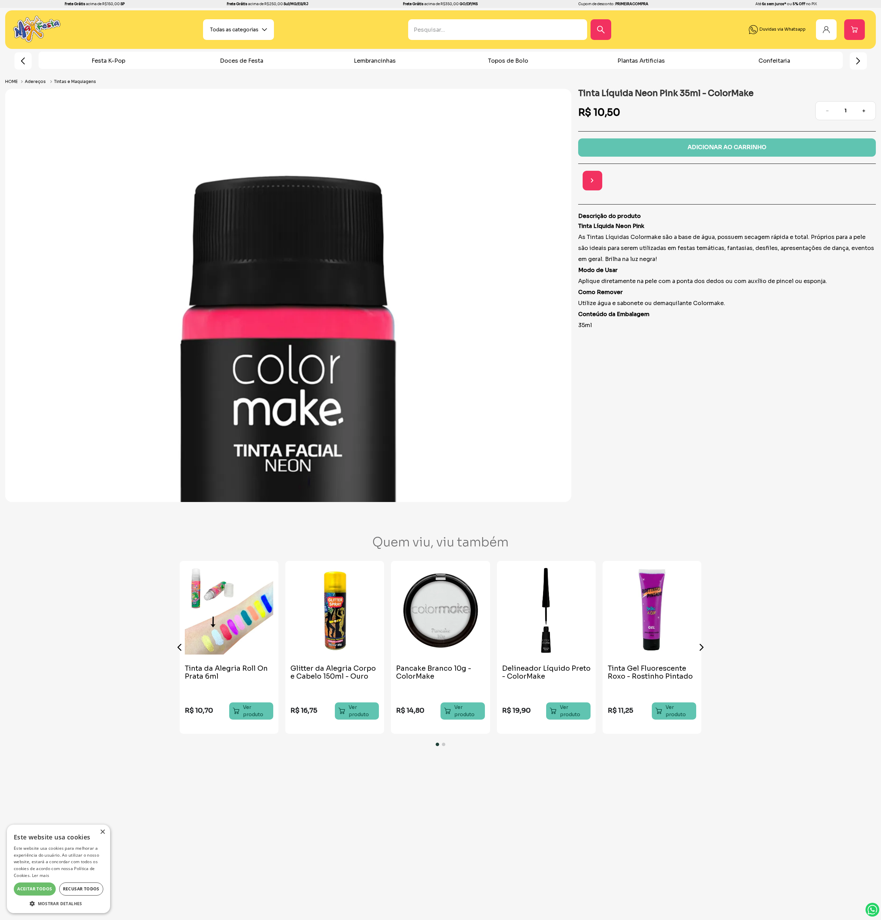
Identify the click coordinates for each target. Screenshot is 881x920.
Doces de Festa (241, 60)
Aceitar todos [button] (34, 889)
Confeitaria (774, 60)
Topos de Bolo (508, 60)
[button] (179, 647)
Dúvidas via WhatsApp (872, 910)
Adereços (35, 81)
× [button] (102, 832)
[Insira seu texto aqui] (37, 40)
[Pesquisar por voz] (413, 32)
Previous (23, 61)
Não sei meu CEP (724, 199)
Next (858, 61)
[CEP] (715, 181)
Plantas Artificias (641, 60)
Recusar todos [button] (81, 889)
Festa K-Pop (108, 60)
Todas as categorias (234, 30)
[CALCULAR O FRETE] (866, 180)
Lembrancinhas (375, 60)
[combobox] (515, 29)
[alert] (58, 869)
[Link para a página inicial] (12, 81)
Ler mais (40, 875)
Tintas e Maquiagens (75, 81)
